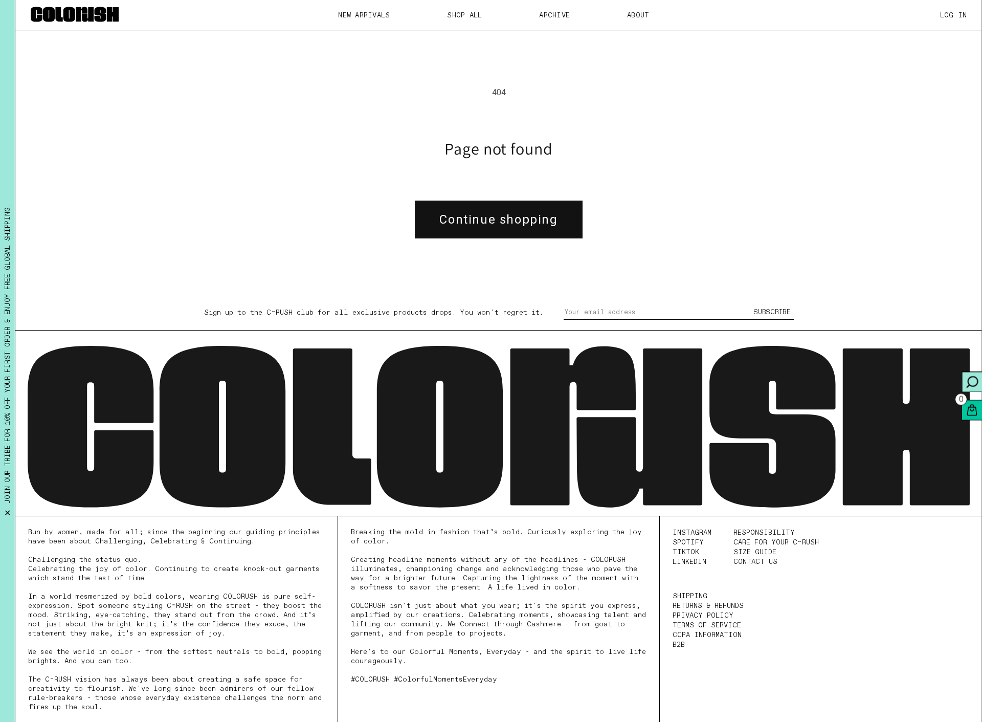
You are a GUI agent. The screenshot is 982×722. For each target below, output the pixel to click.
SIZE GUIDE (754, 552)
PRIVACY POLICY (703, 615)
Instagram (692, 532)
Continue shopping (498, 219)
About (638, 15)
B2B (679, 644)
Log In (953, 15)
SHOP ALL (464, 15)
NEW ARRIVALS (364, 15)
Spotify (688, 542)
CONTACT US (755, 561)
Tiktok (686, 552)
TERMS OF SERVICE (707, 625)
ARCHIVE (554, 15)
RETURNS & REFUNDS (708, 605)
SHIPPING (690, 596)
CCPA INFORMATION (707, 635)
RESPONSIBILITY (764, 532)
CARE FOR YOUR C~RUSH (776, 542)
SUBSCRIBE (772, 312)
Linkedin (689, 561)
